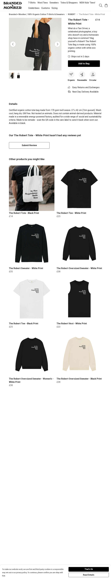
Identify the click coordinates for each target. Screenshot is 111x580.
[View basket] (106, 5)
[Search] (100, 5)
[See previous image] (13, 44)
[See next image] (57, 44)
